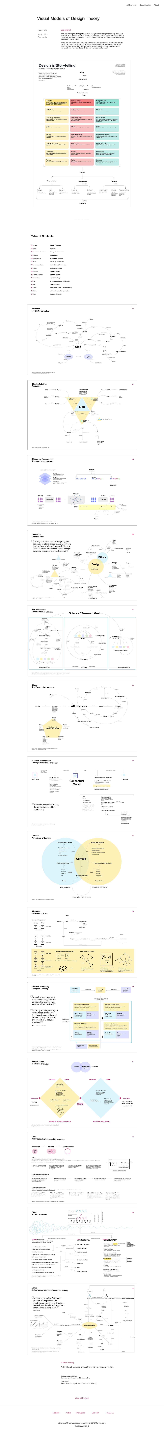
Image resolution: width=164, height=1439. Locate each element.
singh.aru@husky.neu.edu (69, 1423)
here (111, 1367)
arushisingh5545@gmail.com (93, 1423)
